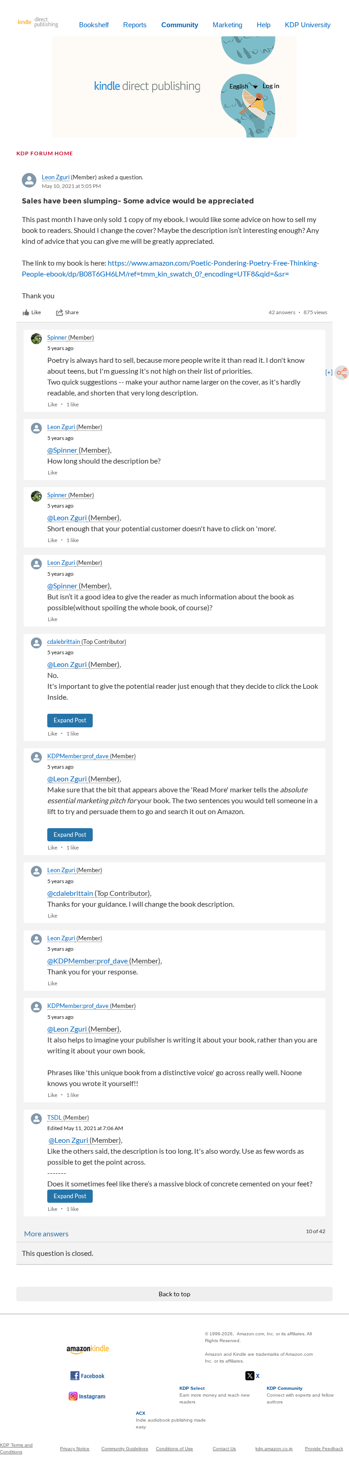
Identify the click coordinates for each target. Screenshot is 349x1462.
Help (263, 25)
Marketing (227, 25)
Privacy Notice (75, 1448)
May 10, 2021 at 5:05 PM (71, 186)
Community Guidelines (124, 1448)
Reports (135, 25)
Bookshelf (94, 25)
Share (72, 312)
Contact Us (224, 1448)
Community (179, 25)
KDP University (308, 25)
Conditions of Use (174, 1448)
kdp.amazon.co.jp (274, 1448)
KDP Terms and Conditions (16, 1448)
